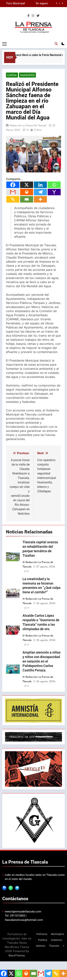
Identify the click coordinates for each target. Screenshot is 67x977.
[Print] (26, 192)
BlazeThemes (17, 955)
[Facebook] (12, 185)
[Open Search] (56, 43)
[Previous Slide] (56, 3)
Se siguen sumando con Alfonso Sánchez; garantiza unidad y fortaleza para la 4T (36, 3)
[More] (40, 199)
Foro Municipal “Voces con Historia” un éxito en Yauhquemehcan (14, 3)
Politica (42, 940)
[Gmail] (12, 192)
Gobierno (56, 940)
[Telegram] (40, 192)
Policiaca (41, 934)
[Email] (26, 199)
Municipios (27, 75)
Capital (12, 75)
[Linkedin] (40, 185)
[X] (26, 185)
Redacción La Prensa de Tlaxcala (28, 125)
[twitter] (38, 16)
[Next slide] (62, 3)
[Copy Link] (12, 199)
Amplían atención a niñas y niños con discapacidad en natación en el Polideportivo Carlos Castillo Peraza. (41, 661)
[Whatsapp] (54, 185)
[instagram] (33, 16)
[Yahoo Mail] (54, 192)
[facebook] (28, 16)
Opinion (40, 945)
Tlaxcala (54, 945)
